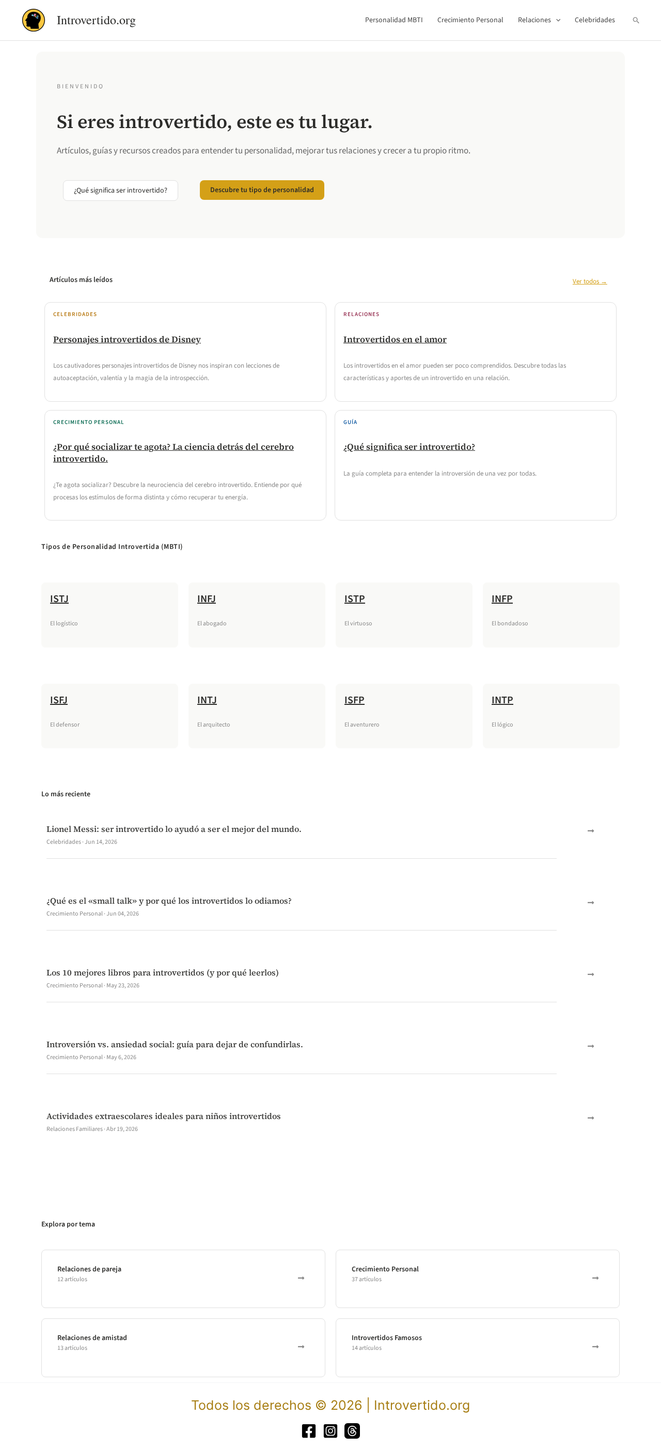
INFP (502, 599)
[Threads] (352, 1431)
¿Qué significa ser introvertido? (409, 446)
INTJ (207, 700)
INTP (502, 700)
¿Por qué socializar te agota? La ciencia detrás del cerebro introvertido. (173, 452)
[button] (555, 20)
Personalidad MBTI (394, 20)
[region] (134, 1374)
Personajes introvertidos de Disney (127, 339)
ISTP (354, 599)
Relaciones (534, 20)
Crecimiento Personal (470, 20)
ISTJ (59, 599)
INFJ (206, 599)
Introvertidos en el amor (395, 339)
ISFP (354, 700)
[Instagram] (330, 1431)
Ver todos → (590, 281)
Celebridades (595, 20)
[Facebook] (309, 1431)
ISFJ (59, 700)
